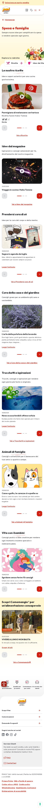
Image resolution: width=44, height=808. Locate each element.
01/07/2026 (5, 636)
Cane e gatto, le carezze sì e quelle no (20, 493)
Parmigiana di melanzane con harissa (20, 112)
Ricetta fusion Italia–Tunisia (14, 116)
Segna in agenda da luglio (14, 254)
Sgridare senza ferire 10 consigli (17, 577)
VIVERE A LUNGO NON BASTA (16, 639)
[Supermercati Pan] (10, 10)
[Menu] (39, 10)
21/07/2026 (5, 186)
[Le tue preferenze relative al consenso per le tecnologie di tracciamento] (40, 804)
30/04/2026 (5, 490)
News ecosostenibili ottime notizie (18, 415)
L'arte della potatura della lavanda (19, 334)
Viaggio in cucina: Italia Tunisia (17, 190)
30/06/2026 (5, 251)
